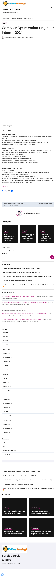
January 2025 (6, 391)
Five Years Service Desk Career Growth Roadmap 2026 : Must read (21, 272)
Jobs (4, 23)
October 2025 (6, 353)
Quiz (53, 571)
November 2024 (7, 395)
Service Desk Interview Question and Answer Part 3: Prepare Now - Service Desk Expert (24, 302)
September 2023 (7, 428)
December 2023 (7, 416)
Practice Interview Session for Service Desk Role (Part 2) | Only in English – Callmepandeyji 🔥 (28, 285)
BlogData (20, 571)
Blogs (45, 574)
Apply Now (5, 186)
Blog (4, 442)
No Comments (29, 37)
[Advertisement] (28, 56)
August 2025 (6, 361)
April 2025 (5, 378)
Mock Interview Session (9, 450)
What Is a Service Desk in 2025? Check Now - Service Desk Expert (19, 296)
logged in (10, 250)
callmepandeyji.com (33, 213)
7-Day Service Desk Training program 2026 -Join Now (18, 280)
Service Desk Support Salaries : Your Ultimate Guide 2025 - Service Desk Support (23, 319)
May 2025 (5, 374)
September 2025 (7, 357)
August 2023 (6, 432)
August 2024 (6, 407)
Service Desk (6, 455)
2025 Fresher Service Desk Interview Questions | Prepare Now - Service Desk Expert (24, 308)
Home (34, 571)
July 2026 (5, 332)
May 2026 (5, 340)
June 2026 (5, 336)
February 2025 (7, 386)
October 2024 (6, 399)
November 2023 (7, 420)
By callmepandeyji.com (10, 37)
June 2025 (5, 370)
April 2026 (5, 345)
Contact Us (51, 574)
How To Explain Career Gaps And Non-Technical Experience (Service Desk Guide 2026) (27, 276)
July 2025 (5, 365)
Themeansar (5, 573)
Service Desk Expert (11, 9)
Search (4, 253)
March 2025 (6, 382)
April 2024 (5, 411)
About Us (39, 571)
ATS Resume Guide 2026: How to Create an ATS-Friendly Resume (21, 268)
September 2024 (7, 403)
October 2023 (6, 424)
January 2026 (6, 349)
